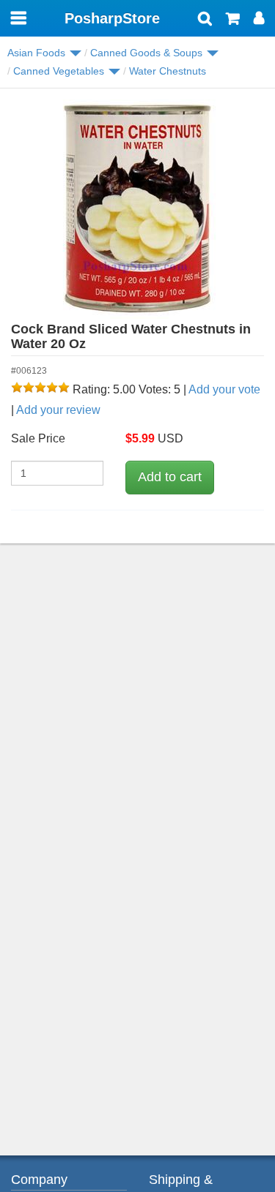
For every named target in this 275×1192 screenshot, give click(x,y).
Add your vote (224, 389)
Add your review (58, 410)
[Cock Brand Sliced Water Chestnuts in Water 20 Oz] (137, 209)
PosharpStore (112, 18)
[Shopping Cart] (233, 20)
